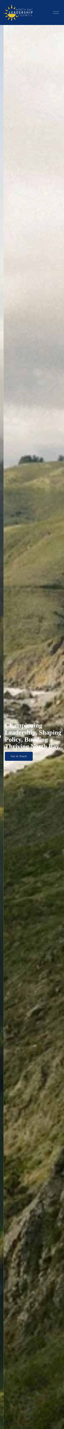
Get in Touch (15, 756)
